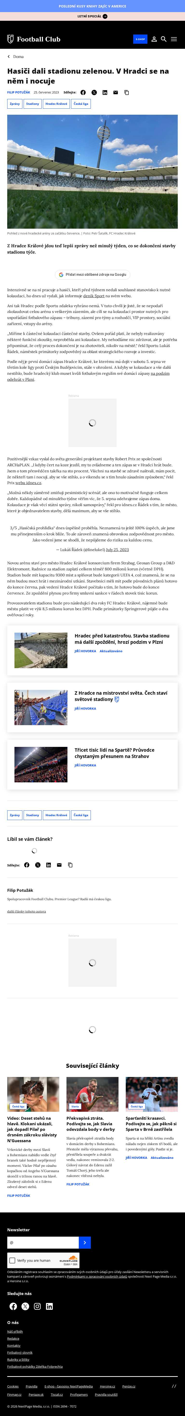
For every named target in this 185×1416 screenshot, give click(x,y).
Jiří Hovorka (85, 651)
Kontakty (13, 1345)
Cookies (13, 1386)
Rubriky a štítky (18, 1359)
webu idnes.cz (28, 482)
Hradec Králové (56, 104)
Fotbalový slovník (20, 1352)
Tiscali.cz (57, 1394)
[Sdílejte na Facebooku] (83, 92)
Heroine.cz (107, 1386)
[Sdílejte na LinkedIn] (105, 92)
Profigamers (79, 1394)
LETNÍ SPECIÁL (89, 16)
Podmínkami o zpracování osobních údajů (97, 1276)
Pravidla (31, 1386)
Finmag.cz (14, 1394)
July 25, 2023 (117, 549)
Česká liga (81, 104)
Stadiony (32, 104)
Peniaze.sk (36, 1394)
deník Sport (94, 295)
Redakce (13, 1338)
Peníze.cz (128, 1386)
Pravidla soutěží (106, 1394)
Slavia (75, 1106)
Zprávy (15, 104)
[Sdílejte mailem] (115, 92)
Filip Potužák (18, 92)
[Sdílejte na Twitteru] (94, 92)
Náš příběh (15, 1331)
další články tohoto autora (26, 911)
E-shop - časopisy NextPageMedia (69, 1386)
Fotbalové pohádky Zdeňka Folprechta (35, 1366)
